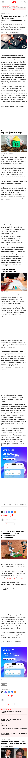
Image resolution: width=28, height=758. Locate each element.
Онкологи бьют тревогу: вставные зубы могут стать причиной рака (14, 539)
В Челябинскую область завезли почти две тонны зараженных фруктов (13, 544)
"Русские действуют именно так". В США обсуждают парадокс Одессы (14, 553)
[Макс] (5, 512)
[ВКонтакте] (11, 512)
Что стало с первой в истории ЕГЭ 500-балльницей (13, 531)
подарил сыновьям (12, 673)
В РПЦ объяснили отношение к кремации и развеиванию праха (11, 535)
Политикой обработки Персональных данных (10, 6)
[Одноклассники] (15, 512)
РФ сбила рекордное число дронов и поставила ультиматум (12, 549)
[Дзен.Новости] (2, 512)
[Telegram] (8, 512)
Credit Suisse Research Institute (15, 609)
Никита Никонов (5, 710)
